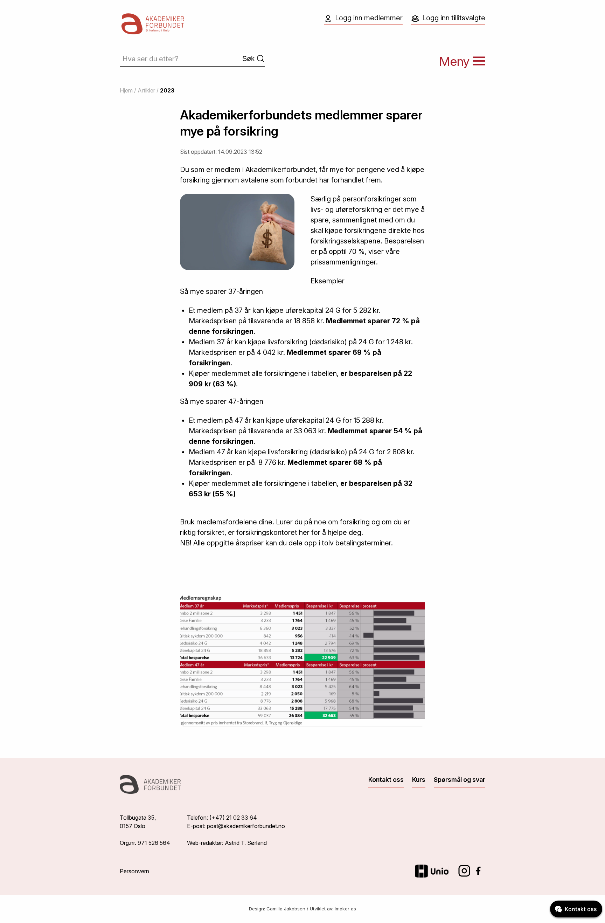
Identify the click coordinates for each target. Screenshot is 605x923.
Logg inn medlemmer (369, 18)
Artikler (146, 90)
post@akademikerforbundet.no (246, 825)
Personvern (134, 871)
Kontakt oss (386, 779)
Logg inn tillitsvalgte (453, 18)
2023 (167, 90)
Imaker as (345, 908)
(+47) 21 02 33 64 (233, 817)
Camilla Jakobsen (285, 908)
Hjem (126, 90)
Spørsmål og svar (459, 779)
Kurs (418, 779)
